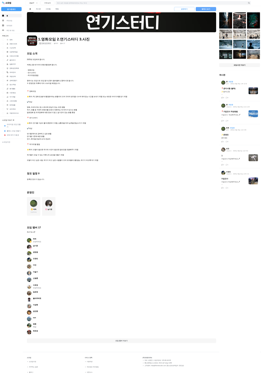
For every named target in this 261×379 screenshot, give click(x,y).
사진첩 (48, 9)
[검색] (249, 3)
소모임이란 (32, 361)
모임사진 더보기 (240, 65)
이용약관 (89, 361)
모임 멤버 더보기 (121, 341)
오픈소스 (89, 372)
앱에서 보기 (206, 9)
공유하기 (184, 9)
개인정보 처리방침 (93, 367)
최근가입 (30, 232)
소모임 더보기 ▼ (8, 120)
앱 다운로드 (11, 9)
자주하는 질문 (33, 367)
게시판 (38, 9)
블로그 (31, 372)
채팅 (57, 9)
